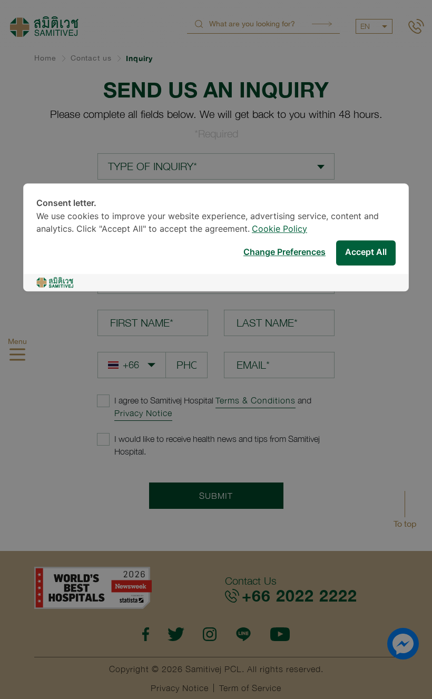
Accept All (366, 252)
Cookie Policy (279, 229)
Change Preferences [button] (284, 252)
